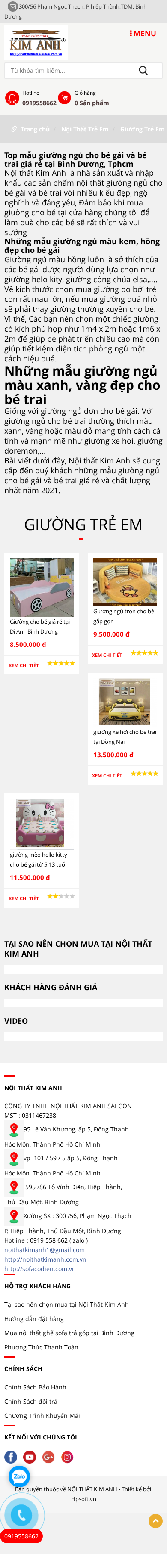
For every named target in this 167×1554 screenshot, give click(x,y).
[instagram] (69, 1456)
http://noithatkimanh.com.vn (45, 1259)
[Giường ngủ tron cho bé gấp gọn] (125, 581)
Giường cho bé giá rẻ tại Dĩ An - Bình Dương (40, 626)
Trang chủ (35, 129)
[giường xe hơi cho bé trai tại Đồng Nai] (125, 702)
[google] (50, 1456)
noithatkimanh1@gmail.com (44, 1250)
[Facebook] (12, 1456)
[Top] (156, 1521)
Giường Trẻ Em (142, 129)
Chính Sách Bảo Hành (35, 1387)
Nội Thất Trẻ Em (85, 129)
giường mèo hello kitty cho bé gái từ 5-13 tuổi (38, 859)
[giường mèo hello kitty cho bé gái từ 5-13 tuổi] (42, 824)
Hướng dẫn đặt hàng (34, 1319)
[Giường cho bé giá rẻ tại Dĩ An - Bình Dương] (42, 587)
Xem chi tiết (24, 665)
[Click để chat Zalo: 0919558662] (19, 1476)
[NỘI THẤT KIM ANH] (36, 42)
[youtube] (31, 1456)
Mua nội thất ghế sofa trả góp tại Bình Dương (69, 1333)
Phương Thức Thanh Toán (41, 1347)
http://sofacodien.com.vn (40, 1269)
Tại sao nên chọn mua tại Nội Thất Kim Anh (66, 1304)
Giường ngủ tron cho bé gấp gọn (123, 616)
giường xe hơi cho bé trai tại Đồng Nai (124, 737)
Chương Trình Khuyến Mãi (42, 1415)
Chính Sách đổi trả (30, 1401)
